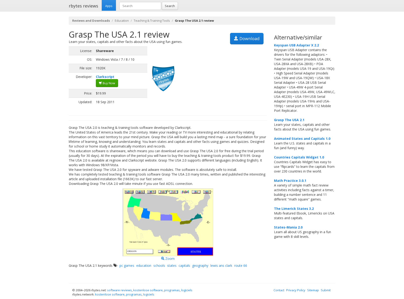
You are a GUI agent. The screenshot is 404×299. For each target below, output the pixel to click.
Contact (279, 290)
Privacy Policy (295, 290)
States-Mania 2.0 (288, 227)
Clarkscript (105, 76)
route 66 (240, 265)
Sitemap (313, 290)
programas (172, 290)
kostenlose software (148, 290)
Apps (108, 6)
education (143, 265)
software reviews (119, 290)
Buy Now (108, 83)
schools (159, 265)
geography (200, 265)
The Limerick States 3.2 (294, 208)
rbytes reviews (83, 6)
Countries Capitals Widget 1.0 (299, 157)
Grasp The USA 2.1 (289, 120)
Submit (326, 290)
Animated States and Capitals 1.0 (302, 138)
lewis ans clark (221, 265)
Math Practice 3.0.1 (290, 180)
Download (249, 38)
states (172, 265)
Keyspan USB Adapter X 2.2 (296, 45)
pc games (126, 265)
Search (170, 6)
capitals (184, 265)
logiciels (186, 290)
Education (122, 20)
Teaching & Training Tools (152, 20)
